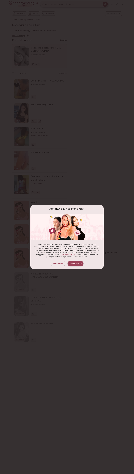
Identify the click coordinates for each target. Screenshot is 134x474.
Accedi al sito (75, 263)
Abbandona (58, 263)
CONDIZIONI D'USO (67, 255)
